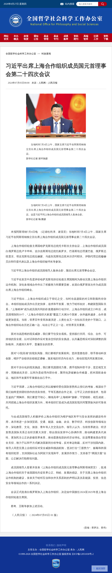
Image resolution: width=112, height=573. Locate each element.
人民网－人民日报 (48, 83)
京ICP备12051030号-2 (83, 554)
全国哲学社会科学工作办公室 (21, 53)
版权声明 (61, 545)
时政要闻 (46, 53)
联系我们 (50, 545)
